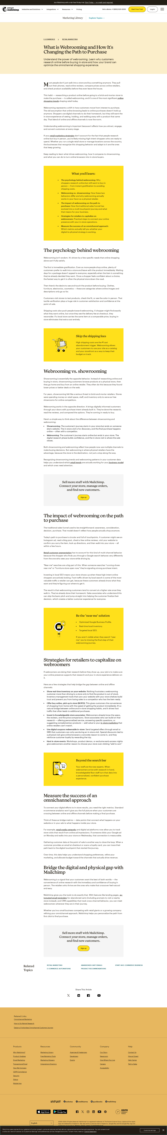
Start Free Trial (137, 9)
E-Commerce (49, 39)
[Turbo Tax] (68, 1102)
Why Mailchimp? (19, 1052)
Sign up (83, 497)
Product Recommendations (93, 969)
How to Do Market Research (24, 1023)
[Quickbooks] (96, 1102)
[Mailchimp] (110, 1102)
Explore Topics (95, 18)
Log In (152, 9)
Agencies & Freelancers (78, 1052)
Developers (74, 1056)
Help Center (132, 1060)
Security (16, 1076)
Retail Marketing (70, 39)
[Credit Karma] (82, 1102)
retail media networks (66, 829)
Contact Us (132, 1052)
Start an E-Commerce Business (129, 965)
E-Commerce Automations (59, 969)
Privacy (77, 1125)
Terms (83, 1125)
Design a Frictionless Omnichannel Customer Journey (33, 1028)
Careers (103, 1064)
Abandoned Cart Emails (91, 965)
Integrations (51, 9)
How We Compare (19, 1068)
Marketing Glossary (47, 1060)
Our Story (103, 1052)
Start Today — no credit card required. (99, 2)
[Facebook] (77, 1112)
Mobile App (17, 1083)
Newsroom (104, 1056)
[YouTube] (99, 1112)
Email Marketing (19, 1060)
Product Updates (19, 1056)
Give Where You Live (107, 1060)
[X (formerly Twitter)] (82, 1112)
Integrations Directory (48, 1064)
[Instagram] (88, 1112)
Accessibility (104, 1068)
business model (115, 462)
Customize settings (150, 1130)
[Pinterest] (105, 1112)
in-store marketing (109, 723)
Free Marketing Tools (48, 1056)
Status (15, 1079)
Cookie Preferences (97, 1125)
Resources (66, 9)
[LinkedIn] (93, 1112)
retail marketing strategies (62, 135)
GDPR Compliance (20, 1072)
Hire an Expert (133, 1056)
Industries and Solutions (31, 9)
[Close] (163, 1130)
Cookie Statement (90, 1131)
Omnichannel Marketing (23, 1019)
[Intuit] (56, 1102)
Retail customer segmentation (58, 552)
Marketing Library (73, 17)
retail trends (76, 462)
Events (72, 1060)
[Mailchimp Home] (10, 9)
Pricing (79, 9)
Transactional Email (20, 1064)
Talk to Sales (132, 1064)
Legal (88, 1125)
